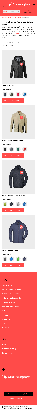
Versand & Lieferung (9, 349)
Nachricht (19, 33)
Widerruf (5, 344)
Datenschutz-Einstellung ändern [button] (18, 394)
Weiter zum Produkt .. (13, 100)
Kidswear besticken (8, 302)
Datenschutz (6, 319)
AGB (3, 324)
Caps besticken (7, 285)
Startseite (4, 17)
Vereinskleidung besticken (11, 306)
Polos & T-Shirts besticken (11, 294)
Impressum (6, 315)
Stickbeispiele (6, 311)
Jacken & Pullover (12, 17)
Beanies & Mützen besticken (12, 289)
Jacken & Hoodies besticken (12, 298)
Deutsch (4, 328)
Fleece (19, 17)
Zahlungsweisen (7, 353)
